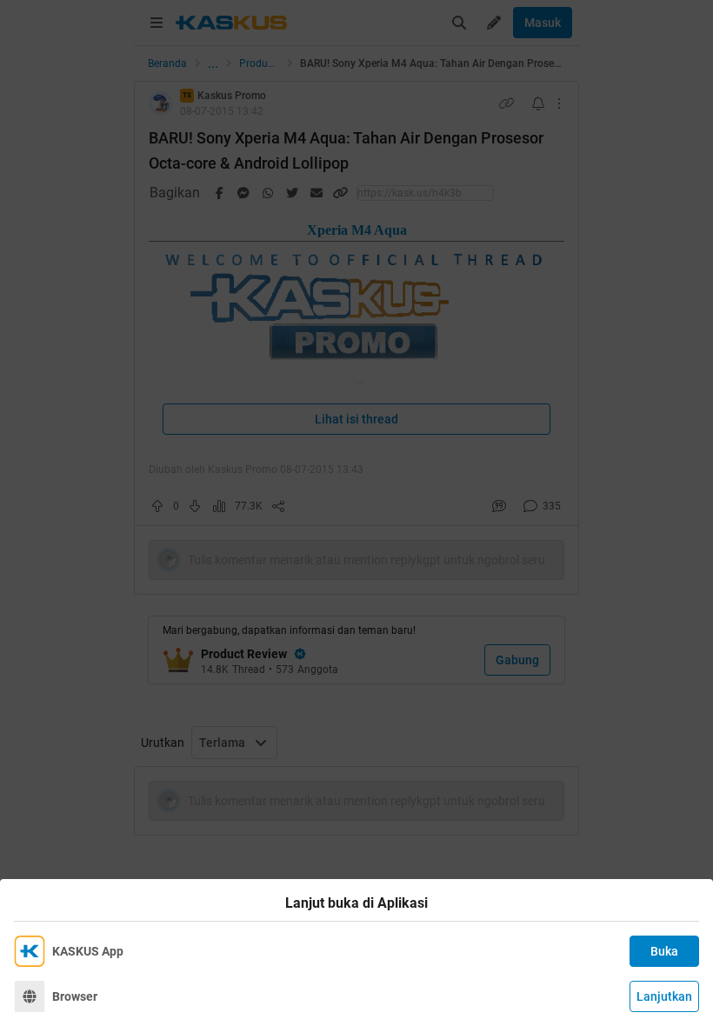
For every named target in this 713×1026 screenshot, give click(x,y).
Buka (664, 951)
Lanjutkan (664, 996)
